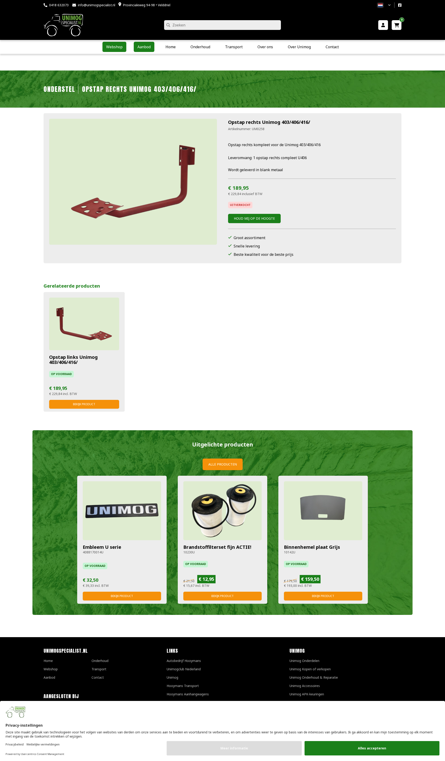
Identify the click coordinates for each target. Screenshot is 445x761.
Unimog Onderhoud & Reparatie (313, 677)
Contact (98, 677)
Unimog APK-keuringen (306, 694)
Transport (99, 669)
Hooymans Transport (183, 686)
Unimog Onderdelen (304, 660)
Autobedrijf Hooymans (184, 660)
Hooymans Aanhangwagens (188, 694)
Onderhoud (100, 660)
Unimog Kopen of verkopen (310, 669)
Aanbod (49, 677)
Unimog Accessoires (304, 686)
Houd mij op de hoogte (254, 218)
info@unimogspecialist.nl (96, 5)
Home (48, 660)
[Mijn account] (383, 25)
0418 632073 (59, 5)
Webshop (51, 669)
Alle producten (222, 464)
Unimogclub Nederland (184, 669)
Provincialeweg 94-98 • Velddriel (146, 5)
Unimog (172, 677)
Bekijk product (84, 404)
